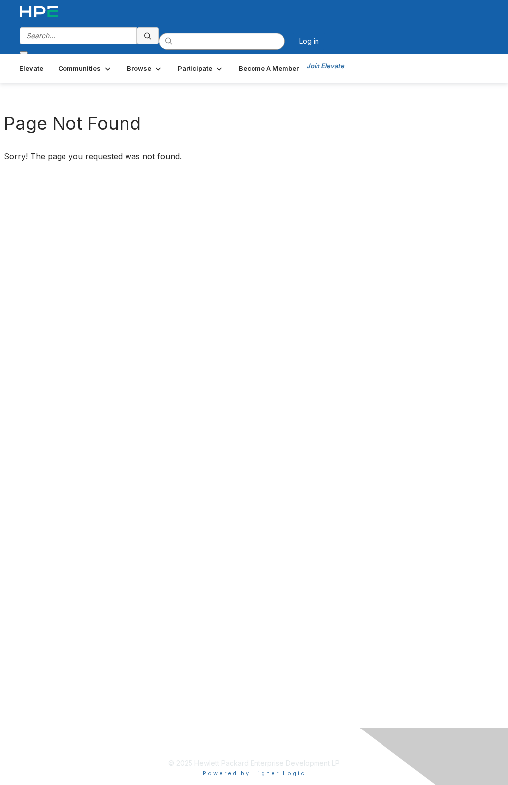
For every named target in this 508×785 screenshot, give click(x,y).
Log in (309, 41)
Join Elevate (325, 66)
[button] (85, 68)
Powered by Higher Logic (254, 773)
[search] (148, 35)
